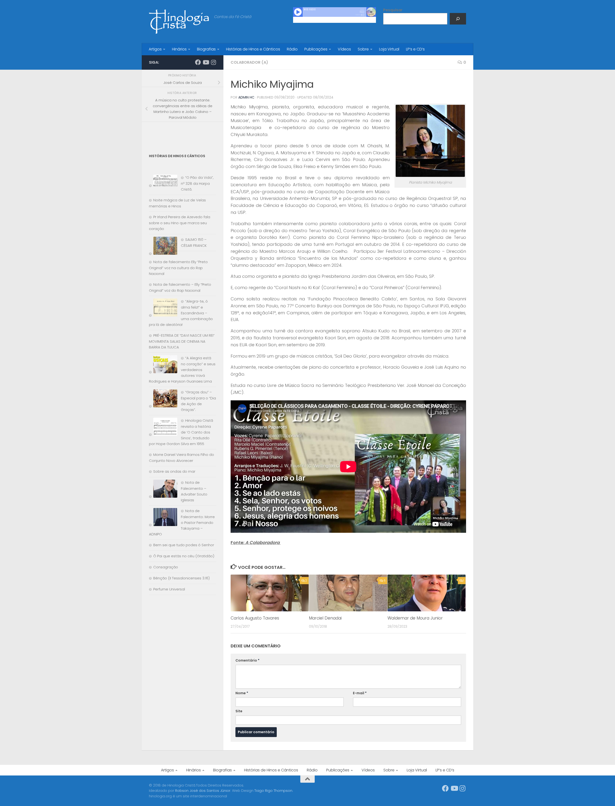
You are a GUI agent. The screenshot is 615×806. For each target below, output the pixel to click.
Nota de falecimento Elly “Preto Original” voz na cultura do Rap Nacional (178, 267)
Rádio (292, 49)
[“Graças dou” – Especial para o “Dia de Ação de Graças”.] (163, 399)
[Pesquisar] (458, 19)
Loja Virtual (389, 49)
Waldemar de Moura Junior (415, 618)
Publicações (315, 49)
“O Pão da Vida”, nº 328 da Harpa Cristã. (197, 183)
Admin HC (246, 97)
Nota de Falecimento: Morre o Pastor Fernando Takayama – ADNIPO (182, 522)
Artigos (155, 49)
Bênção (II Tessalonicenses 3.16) (181, 578)
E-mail (360, 693)
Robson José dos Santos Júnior (202, 790)
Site (238, 711)
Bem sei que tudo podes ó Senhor (183, 544)
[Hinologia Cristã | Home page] (179, 22)
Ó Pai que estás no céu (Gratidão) (183, 555)
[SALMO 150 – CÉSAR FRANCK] (163, 247)
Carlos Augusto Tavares (255, 618)
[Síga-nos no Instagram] (213, 62)
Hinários (179, 49)
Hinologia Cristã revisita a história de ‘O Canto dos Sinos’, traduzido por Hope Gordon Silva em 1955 (181, 432)
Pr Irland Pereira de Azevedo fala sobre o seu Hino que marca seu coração (179, 222)
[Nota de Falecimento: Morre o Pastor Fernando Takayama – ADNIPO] (163, 518)
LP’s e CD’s (415, 49)
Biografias (206, 49)
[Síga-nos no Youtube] (206, 62)
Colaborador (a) (249, 62)
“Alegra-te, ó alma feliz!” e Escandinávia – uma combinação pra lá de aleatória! (181, 313)
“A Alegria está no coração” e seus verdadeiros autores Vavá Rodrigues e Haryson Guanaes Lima (182, 369)
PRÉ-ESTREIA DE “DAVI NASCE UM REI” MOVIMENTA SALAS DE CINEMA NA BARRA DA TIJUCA (182, 341)
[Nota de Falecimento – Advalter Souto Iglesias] (163, 490)
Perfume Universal (169, 589)
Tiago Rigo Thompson (273, 790)
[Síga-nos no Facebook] (198, 62)
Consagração (165, 567)
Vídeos (344, 49)
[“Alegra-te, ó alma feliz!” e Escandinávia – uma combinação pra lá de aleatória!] (163, 308)
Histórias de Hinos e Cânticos (253, 49)
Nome (241, 693)
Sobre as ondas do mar (174, 471)
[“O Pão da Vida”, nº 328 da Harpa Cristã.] (163, 182)
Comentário (247, 660)
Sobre (363, 49)
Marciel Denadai (325, 618)
